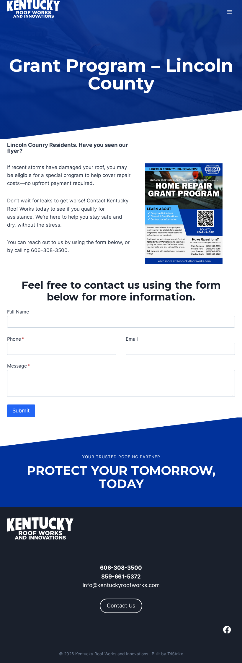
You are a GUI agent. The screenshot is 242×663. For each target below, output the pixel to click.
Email (132, 339)
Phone (15, 339)
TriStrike (175, 653)
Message (18, 366)
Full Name (18, 312)
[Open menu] (229, 11)
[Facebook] (227, 630)
